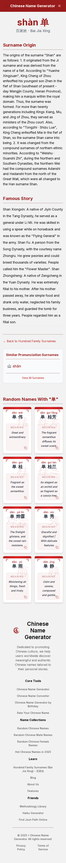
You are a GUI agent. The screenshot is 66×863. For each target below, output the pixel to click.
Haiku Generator (33, 813)
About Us (33, 784)
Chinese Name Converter (33, 695)
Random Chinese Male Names (33, 734)
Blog (33, 777)
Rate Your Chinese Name (33, 712)
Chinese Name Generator (33, 689)
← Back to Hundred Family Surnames (29, 341)
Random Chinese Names (33, 728)
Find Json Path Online (33, 819)
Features (33, 790)
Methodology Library (33, 806)
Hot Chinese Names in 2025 (33, 751)
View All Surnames (33, 377)
